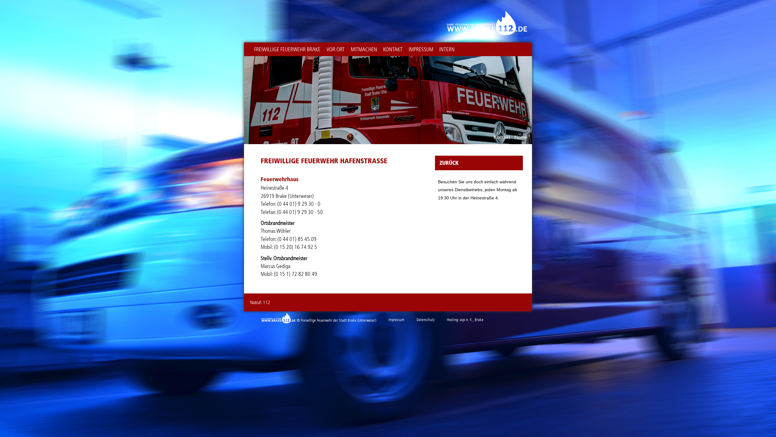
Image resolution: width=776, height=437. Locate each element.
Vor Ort (335, 49)
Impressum (421, 49)
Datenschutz (425, 319)
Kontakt (393, 49)
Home (520, 137)
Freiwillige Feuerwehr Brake (287, 49)
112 (266, 302)
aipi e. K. (466, 319)
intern (447, 49)
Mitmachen (364, 49)
